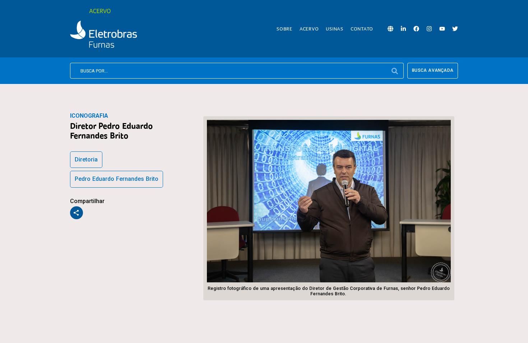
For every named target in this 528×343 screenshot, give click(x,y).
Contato (362, 29)
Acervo (309, 29)
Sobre (284, 29)
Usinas (334, 29)
